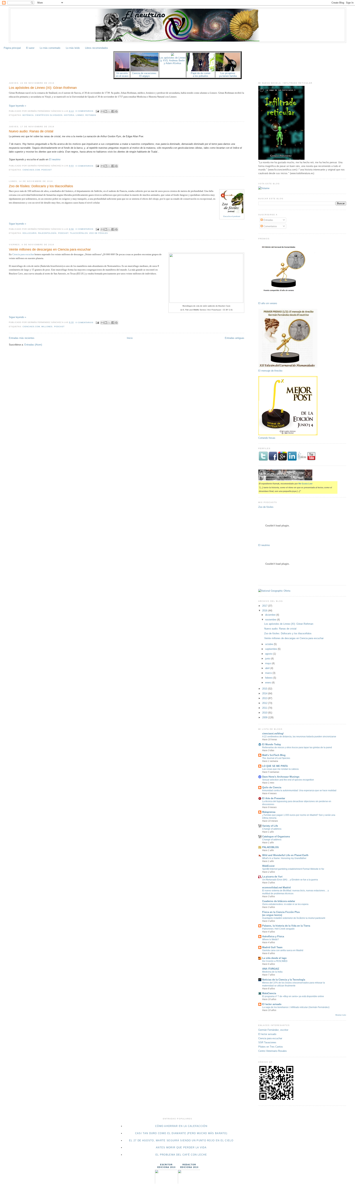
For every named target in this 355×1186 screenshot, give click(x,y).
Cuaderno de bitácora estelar (278, 901)
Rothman (90, 115)
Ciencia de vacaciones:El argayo (144, 74)
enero (268, 682)
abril (267, 668)
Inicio (130, 338)
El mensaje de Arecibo (270, 370)
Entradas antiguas (234, 338)
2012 (265, 703)
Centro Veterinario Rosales (272, 1051)
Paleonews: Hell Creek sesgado (278, 928)
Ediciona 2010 (166, 1167)
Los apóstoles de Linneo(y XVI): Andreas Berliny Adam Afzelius (172, 60)
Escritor (166, 1164)
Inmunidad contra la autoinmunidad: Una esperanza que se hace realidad (299, 790)
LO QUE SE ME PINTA (275, 766)
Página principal (12, 48)
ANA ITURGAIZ (270, 968)
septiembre (271, 649)
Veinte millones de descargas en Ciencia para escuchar (50, 249)
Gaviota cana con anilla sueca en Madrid (282, 950)
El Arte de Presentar (273, 798)
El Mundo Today (271, 744)
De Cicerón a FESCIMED (275, 961)
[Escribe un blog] (106, 111)
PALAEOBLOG (270, 847)
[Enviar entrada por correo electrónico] (97, 111)
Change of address (271, 829)
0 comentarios (84, 111)
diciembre (270, 614)
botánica (28, 115)
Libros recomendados (96, 48)
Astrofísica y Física (273, 936)
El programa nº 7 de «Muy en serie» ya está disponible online (293, 996)
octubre (269, 644)
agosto (269, 653)
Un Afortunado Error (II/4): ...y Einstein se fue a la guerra (290, 879)
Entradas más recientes (21, 338)
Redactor (189, 1164)
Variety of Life (270, 825)
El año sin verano (267, 303)
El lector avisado (271, 1004)
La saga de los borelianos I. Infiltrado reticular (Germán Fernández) (295, 1007)
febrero (269, 677)
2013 (265, 698)
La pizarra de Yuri (272, 876)
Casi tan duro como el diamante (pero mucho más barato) (181, 1133)
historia (69, 115)
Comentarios (270, 226)
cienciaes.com (31, 170)
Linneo (80, 115)
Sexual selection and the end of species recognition (288, 779)
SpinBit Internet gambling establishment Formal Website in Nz (293, 869)
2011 (265, 707)
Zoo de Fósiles (98, 233)
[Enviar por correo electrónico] (102, 111)
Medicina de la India (272, 972)
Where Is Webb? (270, 939)
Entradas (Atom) (33, 344)
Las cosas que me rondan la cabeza (280, 769)
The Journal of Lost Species (276, 758)
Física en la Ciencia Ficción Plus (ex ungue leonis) (281, 913)
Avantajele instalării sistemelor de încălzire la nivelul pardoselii (293, 918)
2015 (265, 688)
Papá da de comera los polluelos (200, 74)
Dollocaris (30, 233)
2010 (265, 712)
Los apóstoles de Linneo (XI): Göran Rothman (43, 88)
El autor (30, 48)
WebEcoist (268, 866)
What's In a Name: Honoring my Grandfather (284, 858)
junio (268, 658)
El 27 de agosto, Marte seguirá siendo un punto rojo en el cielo (181, 1140)
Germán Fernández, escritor (273, 1029)
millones (47, 327)
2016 (265, 610)
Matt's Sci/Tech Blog (273, 755)
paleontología (47, 233)
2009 (265, 717)
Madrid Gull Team (272, 947)
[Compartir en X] (109, 111)
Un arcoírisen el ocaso (122, 74)
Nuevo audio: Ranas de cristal (31, 131)
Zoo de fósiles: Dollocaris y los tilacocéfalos (41, 186)
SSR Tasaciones (267, 1042)
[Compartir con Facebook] (113, 111)
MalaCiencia (269, 993)
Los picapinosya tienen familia (228, 74)
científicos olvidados (48, 115)
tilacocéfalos (79, 233)
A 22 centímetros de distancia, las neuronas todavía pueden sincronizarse (299, 736)
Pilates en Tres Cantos (270, 1046)
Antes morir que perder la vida (181, 1147)
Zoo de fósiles (265, 507)
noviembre (271, 619)
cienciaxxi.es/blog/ (273, 733)
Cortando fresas (266, 438)
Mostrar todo (340, 1015)
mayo (268, 663)
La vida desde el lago (274, 958)
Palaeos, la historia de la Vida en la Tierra (286, 925)
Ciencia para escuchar (23, 254)
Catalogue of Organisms (276, 836)
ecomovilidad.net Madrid (276, 887)
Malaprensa (268, 812)
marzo (269, 673)
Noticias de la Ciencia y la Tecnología (283, 979)
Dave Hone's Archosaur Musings (280, 776)
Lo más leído (73, 48)
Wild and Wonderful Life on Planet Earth (285, 855)
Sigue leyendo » (17, 105)
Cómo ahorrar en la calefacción (181, 1126)
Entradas (268, 220)
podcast (46, 170)
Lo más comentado (50, 48)
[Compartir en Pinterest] (116, 111)
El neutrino (54, 159)
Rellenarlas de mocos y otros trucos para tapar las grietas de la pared (297, 747)
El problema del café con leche (181, 1154)
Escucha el (231, 216)
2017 (265, 605)
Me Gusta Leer (305, 483)
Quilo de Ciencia (271, 787)
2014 (265, 693)
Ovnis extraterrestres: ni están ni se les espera (285, 904)
